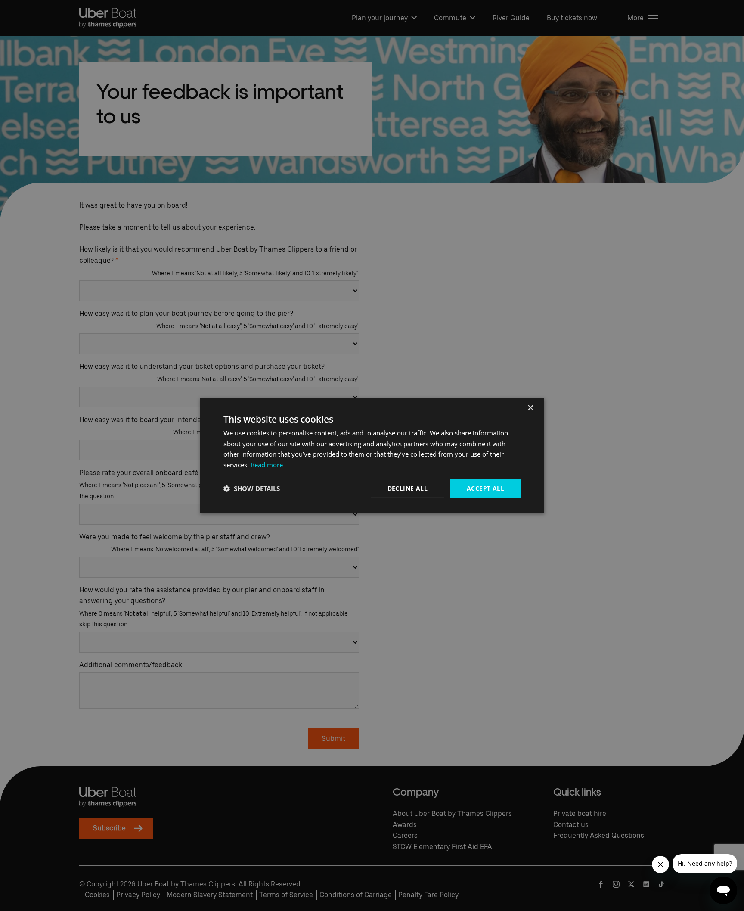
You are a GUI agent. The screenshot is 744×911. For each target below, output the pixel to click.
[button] (251, 488)
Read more (267, 464)
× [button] (530, 407)
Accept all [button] (485, 488)
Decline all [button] (408, 488)
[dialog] (372, 455)
